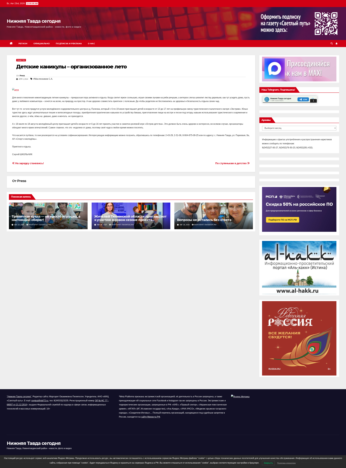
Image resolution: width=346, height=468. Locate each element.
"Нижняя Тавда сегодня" (19, 396)
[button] (332, 43)
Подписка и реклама (69, 43)
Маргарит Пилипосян (40, 225)
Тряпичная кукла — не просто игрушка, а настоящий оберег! (46, 218)
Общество (21, 60)
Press (22, 75)
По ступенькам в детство (231, 163)
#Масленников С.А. (43, 79)
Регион (23, 43)
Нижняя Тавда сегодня (34, 21)
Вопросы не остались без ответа (204, 220)
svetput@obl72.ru (39, 400)
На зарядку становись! (29, 163)
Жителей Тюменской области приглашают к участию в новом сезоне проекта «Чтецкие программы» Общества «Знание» (130, 219)
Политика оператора (286, 463)
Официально (41, 43)
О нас (91, 43)
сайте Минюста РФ (150, 417)
